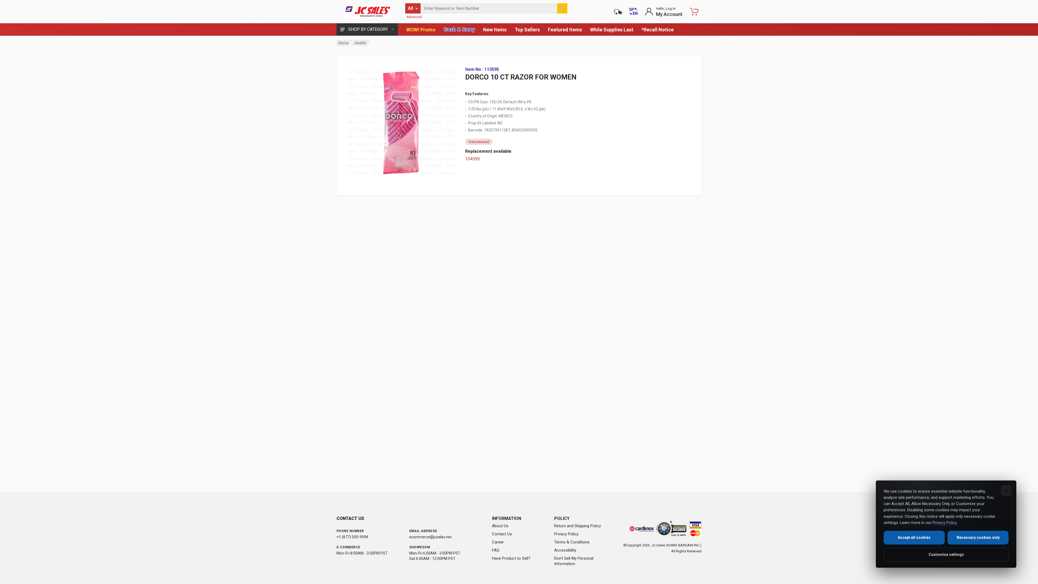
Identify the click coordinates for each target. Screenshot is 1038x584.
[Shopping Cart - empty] (694, 11)
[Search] (562, 8)
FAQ (495, 550)
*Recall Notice (657, 29)
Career (498, 542)
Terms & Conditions (572, 542)
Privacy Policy (566, 534)
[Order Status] (617, 11)
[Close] (1006, 490)
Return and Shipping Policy (577, 525)
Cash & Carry (459, 29)
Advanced (414, 17)
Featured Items (565, 29)
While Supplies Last (611, 29)
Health (360, 43)
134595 (472, 158)
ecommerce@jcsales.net (430, 537)
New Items (495, 29)
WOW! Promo (420, 29)
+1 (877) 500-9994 (352, 537)
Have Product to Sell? (511, 558)
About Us (500, 525)
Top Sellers (527, 29)
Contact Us (502, 534)
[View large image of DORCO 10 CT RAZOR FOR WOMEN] (401, 121)
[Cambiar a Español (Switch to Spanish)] (633, 11)
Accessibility (565, 550)
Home (343, 43)
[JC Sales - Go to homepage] (368, 11)
